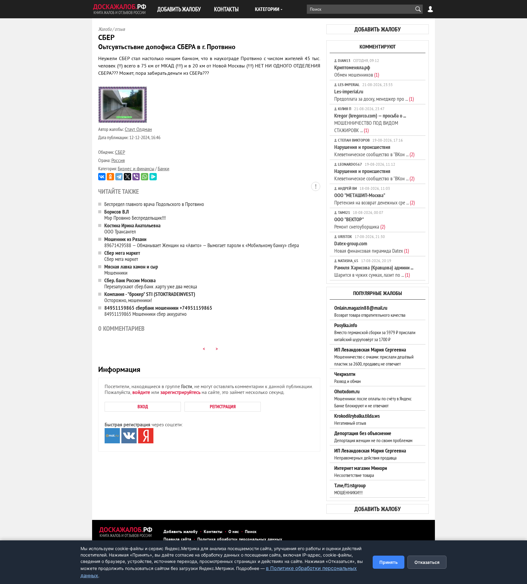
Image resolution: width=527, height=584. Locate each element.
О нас (233, 532)
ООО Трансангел (132, 228)
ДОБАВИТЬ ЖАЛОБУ (179, 9)
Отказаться (426, 562)
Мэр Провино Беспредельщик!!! (135, 214)
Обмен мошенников (356, 71)
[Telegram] (119, 176)
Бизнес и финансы (136, 169)
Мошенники (131, 269)
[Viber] (136, 176)
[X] (127, 176)
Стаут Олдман (138, 130)
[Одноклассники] (110, 176)
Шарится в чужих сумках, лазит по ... (373, 271)
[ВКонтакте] (102, 176)
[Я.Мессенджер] (153, 176)
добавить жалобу (377, 29)
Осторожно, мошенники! (149, 297)
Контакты (213, 532)
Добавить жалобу (180, 532)
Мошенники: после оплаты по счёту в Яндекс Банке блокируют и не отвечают (373, 398)
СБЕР (120, 153)
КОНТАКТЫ (226, 9)
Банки (163, 169)
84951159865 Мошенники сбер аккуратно (158, 310)
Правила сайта (177, 539)
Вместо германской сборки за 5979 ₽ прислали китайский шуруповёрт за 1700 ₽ (374, 332)
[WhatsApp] (144, 176)
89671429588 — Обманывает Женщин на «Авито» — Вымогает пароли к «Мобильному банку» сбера (201, 242)
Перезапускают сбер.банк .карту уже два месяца (150, 283)
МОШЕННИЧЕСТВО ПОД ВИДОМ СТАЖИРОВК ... (370, 123)
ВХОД (143, 406)
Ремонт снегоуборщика (359, 223)
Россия (118, 161)
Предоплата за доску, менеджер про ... (374, 95)
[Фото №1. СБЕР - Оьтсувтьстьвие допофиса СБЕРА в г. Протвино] (122, 122)
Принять (388, 562)
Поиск (250, 532)
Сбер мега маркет (122, 255)
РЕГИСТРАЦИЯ (223, 406)
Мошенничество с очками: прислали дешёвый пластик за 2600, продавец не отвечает (374, 357)
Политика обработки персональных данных (239, 539)
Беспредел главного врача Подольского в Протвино (154, 203)
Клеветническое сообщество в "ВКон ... (374, 150)
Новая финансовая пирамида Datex (371, 247)
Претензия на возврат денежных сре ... (374, 199)
